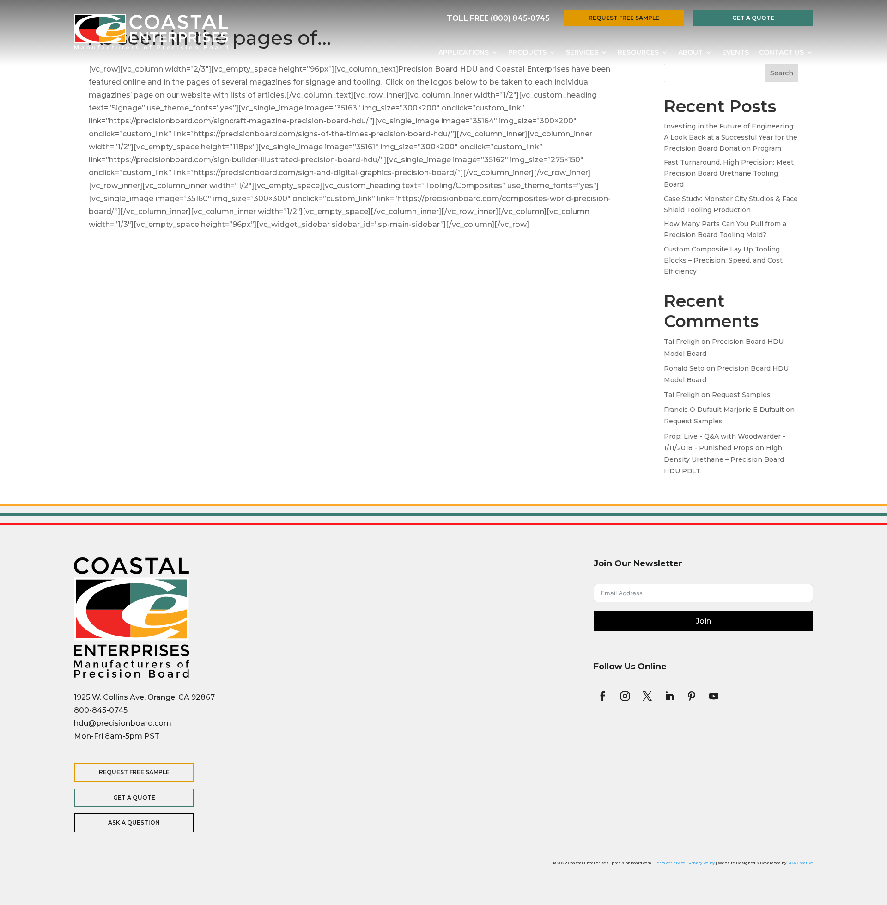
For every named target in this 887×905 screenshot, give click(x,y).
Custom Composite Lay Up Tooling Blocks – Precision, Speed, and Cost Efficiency (723, 260)
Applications (463, 52)
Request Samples (741, 395)
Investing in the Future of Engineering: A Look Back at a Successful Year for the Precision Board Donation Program (730, 137)
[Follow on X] (647, 696)
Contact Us (781, 52)
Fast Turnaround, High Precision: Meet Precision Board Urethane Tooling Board (729, 173)
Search (781, 73)
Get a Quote (753, 17)
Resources (638, 52)
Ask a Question (134, 822)
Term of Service (670, 863)
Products (527, 52)
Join (703, 621)
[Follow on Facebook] (603, 696)
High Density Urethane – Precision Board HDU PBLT (724, 459)
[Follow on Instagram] (625, 696)
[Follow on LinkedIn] (669, 696)
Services (582, 52)
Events (735, 52)
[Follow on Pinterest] (691, 696)
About (690, 52)
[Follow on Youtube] (714, 696)
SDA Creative (800, 863)
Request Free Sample (624, 17)
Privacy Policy (701, 863)
